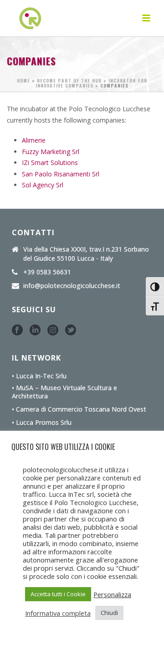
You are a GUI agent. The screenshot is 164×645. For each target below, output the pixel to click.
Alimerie (34, 140)
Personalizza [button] (112, 594)
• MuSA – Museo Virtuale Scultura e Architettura (64, 392)
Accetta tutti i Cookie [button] (58, 594)
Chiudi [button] (109, 613)
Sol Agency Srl (42, 185)
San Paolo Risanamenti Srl (60, 174)
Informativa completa (58, 613)
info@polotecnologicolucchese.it (71, 286)
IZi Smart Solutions (50, 162)
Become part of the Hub (69, 80)
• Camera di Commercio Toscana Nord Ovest (79, 409)
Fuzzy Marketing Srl (50, 151)
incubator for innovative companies (92, 83)
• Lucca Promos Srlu (42, 422)
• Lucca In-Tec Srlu (39, 376)
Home (23, 80)
